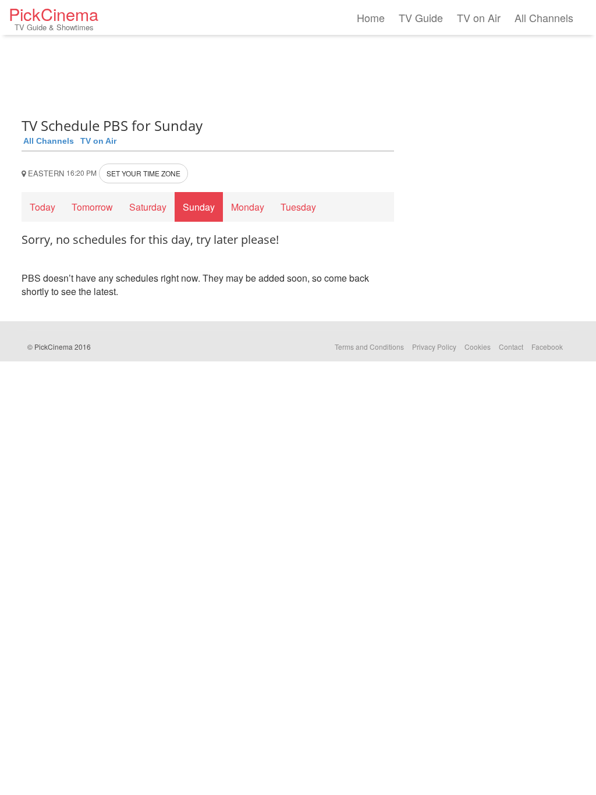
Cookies (477, 347)
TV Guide (421, 17)
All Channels (544, 17)
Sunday (199, 207)
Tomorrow (92, 207)
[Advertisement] (208, 73)
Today (42, 207)
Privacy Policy (434, 347)
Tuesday (298, 207)
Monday (247, 207)
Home (371, 17)
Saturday (147, 207)
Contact (511, 347)
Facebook (547, 347)
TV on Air (479, 17)
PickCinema (53, 17)
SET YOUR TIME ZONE (143, 173)
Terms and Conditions (369, 347)
